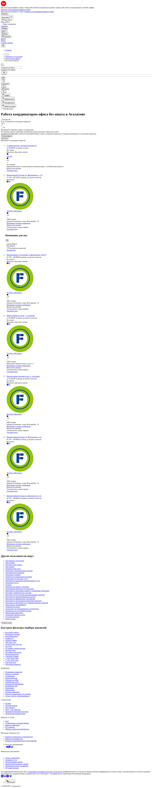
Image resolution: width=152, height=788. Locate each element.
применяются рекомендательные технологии (45, 772)
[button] (3, 39)
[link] (4, 33)
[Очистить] (4, 73)
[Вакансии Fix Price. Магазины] (78, 196)
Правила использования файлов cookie (39, 12)
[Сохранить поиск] (3, 78)
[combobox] (11, 68)
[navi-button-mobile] (3, 46)
